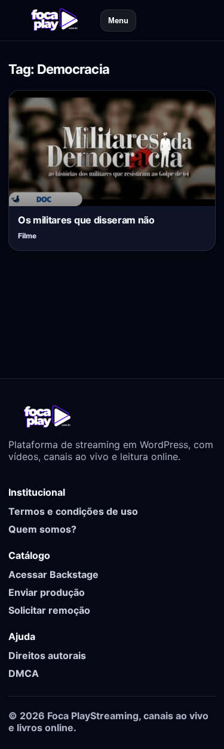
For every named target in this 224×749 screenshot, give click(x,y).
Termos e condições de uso (73, 511)
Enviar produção (46, 592)
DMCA (23, 673)
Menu (118, 20)
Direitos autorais (47, 655)
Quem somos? (42, 529)
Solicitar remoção (49, 610)
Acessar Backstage (53, 574)
